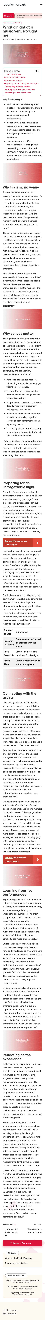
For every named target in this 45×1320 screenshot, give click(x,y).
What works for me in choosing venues (22, 1286)
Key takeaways (14, 74)
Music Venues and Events (12, 23)
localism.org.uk (14, 4)
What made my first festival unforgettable (22, 1280)
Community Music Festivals (18, 1258)
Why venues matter (13, 80)
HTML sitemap (10, 1310)
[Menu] (41, 4)
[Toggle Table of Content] (35, 71)
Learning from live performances (19, 89)
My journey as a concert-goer (22, 1293)
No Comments (31, 39)
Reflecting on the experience (17, 92)
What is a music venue (14, 77)
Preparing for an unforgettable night (21, 83)
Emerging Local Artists (16, 1263)
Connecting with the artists (17, 86)
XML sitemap (9, 1313)
